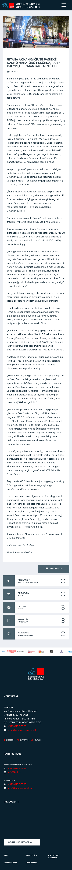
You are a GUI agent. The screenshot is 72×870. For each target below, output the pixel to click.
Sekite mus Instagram (20, 842)
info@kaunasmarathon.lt (21, 730)
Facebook (10, 740)
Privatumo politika (53, 856)
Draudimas (31, 862)
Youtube (37, 740)
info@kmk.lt (13, 772)
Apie (6, 855)
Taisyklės (31, 855)
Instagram (23, 740)
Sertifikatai (10, 862)
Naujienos (56, 568)
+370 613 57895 (16, 726)
